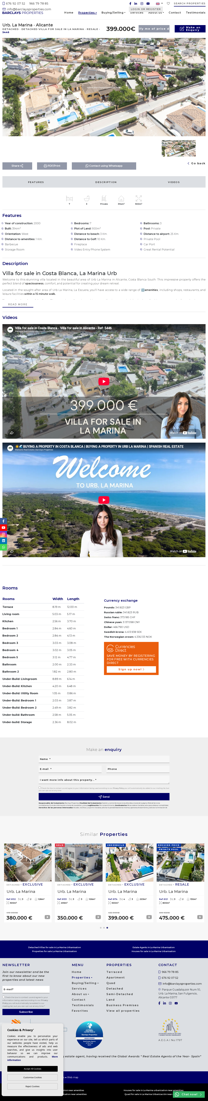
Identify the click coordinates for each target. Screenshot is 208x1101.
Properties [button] (86, 13)
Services (136, 12)
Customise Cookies (32, 1077)
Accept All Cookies (32, 1068)
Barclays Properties (22, 13)
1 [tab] (101, 928)
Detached (114, 988)
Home (68, 12)
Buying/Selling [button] (113, 12)
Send (106, 796)
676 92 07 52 (15, 3)
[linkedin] (135, 3)
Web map (72, 1077)
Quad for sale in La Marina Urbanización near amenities (153, 1094)
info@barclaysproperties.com (28, 9)
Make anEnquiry (193, 29)
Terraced (114, 972)
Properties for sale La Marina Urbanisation (54, 951)
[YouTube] (148, 3)
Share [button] (16, 165)
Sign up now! (130, 669)
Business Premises (122, 1005)
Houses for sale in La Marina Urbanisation (154, 951)
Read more (17, 304)
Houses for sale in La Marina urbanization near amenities (153, 1090)
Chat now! (189, 1094)
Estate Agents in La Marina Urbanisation (154, 947)
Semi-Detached (119, 994)
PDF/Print (53, 165)
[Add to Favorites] (197, 43)
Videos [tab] (174, 182)
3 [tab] (107, 928)
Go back (198, 163)
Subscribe (26, 1011)
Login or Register (146, 9)
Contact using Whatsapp (106, 165)
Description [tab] (106, 182)
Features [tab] (36, 182)
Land (110, 999)
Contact (175, 12)
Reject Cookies (32, 1086)
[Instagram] (141, 3)
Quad (110, 983)
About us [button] (155, 12)
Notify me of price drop (154, 28)
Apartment (115, 977)
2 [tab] (104, 928)
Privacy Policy (118, 788)
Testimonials (196, 12)
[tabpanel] (180, 883)
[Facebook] (130, 3)
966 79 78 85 (38, 3)
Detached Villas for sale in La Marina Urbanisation (54, 947)
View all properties (123, 1010)
